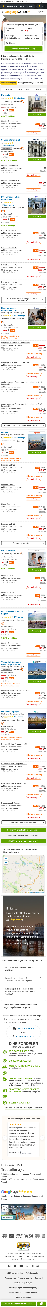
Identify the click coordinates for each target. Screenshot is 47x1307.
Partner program (31, 1292)
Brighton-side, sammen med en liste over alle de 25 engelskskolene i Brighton (22, 940)
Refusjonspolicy (32, 1273)
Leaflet (31, 892)
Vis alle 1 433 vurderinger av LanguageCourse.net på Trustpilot (22, 1180)
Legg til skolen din (23, 1297)
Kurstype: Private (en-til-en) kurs (30, 83)
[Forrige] (2, 82)
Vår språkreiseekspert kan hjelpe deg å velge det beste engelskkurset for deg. (22, 1020)
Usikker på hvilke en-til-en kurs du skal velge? (22, 1015)
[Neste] (45, 82)
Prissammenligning (8, 83)
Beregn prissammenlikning (23, 49)
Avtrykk (29, 1283)
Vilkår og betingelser (15, 1273)
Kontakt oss (18, 1283)
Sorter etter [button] (25, 90)
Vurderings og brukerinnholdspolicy (23, 1288)
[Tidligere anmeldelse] (5, 1137)
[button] (2, 2)
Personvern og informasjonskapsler (18, 1278)
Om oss (38, 1278)
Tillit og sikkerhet (15, 1292)
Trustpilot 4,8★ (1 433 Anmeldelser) (19, 6)
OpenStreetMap (39, 892)
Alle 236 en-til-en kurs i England (22, 841)
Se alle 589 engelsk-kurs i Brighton (22, 830)
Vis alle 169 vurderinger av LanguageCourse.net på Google (22, 1197)
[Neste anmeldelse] (42, 1137)
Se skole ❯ (36, 114)
